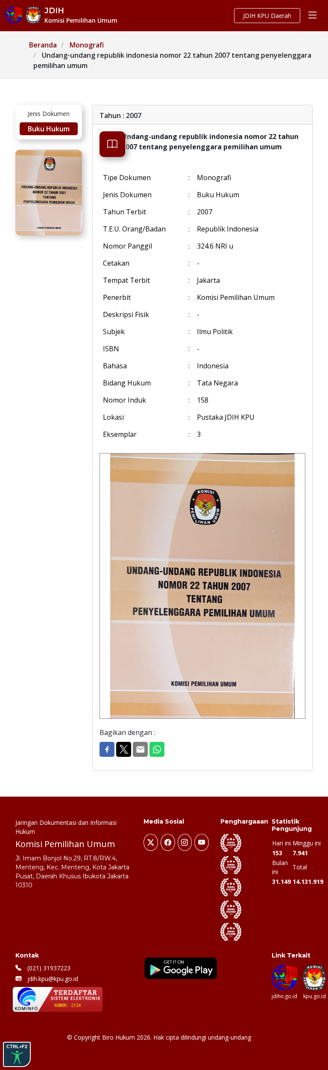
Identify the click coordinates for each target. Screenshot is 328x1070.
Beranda (43, 45)
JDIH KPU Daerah (267, 16)
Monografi (87, 45)
